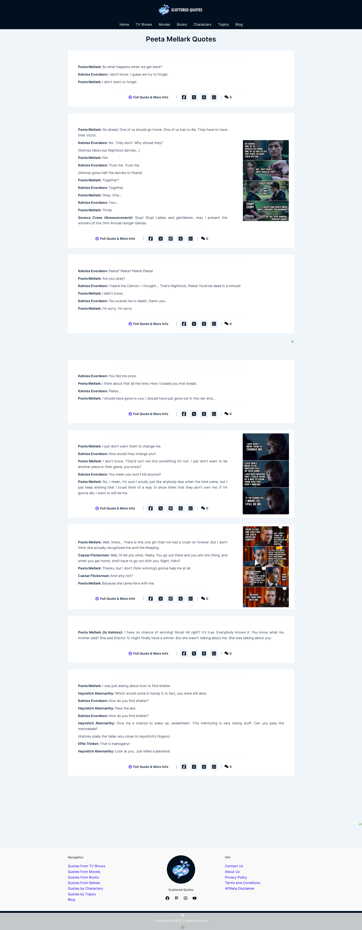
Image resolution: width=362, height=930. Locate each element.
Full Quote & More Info (150, 97)
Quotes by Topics (82, 894)
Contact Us (234, 866)
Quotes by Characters (85, 888)
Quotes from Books (83, 877)
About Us (232, 872)
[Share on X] (194, 97)
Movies (164, 24)
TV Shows (144, 24)
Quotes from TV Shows (86, 866)
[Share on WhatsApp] (214, 97)
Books (182, 24)
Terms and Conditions (242, 883)
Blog (239, 24)
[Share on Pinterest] (170, 238)
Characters (202, 24)
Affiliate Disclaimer (240, 888)
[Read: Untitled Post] (266, 180)
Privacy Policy (236, 877)
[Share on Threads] (204, 97)
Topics (223, 24)
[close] (182, 915)
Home (124, 24)
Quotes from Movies (84, 872)
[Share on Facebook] (184, 97)
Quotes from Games (84, 883)
